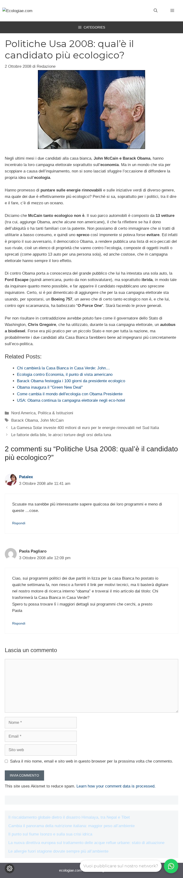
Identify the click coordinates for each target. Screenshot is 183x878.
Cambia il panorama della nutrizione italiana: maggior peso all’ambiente (71, 826)
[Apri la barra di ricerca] (155, 11)
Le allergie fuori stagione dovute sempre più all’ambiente (58, 851)
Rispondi (18, 523)
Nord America (23, 413)
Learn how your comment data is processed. (116, 786)
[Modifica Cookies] (9, 868)
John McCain (52, 420)
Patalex (26, 477)
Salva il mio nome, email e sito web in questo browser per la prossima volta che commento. (91, 761)
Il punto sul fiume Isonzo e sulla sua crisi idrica (50, 834)
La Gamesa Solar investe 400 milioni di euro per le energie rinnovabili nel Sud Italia (85, 427)
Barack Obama (24, 420)
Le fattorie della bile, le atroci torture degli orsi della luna (61, 435)
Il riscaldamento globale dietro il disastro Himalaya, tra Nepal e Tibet (69, 817)
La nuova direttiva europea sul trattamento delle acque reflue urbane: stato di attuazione (86, 842)
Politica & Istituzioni (55, 413)
